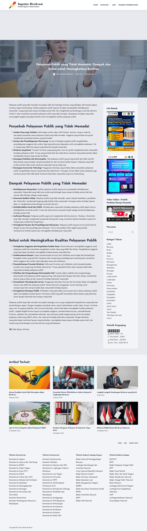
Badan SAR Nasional (84, 500)
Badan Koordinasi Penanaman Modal (90, 489)
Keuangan (110, 270)
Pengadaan (111, 294)
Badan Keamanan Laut (84, 480)
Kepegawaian (112, 265)
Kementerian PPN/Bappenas (53, 500)
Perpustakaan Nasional (118, 500)
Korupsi (109, 273)
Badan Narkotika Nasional (86, 494)
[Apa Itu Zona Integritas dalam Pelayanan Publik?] (29, 413)
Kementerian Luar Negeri (52, 474)
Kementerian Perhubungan (52, 503)
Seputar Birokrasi (30, 4)
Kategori (104, 5)
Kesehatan (110, 267)
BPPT (111, 468)
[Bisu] (129, 219)
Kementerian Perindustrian (52, 506)
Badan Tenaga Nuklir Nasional (121, 480)
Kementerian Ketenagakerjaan (20, 486)
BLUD (109, 250)
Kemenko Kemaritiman (17, 497)
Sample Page (133, 443)
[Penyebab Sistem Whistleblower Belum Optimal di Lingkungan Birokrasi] (73, 377)
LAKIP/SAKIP (112, 276)
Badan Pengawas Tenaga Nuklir (122, 465)
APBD (109, 244)
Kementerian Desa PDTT (18, 471)
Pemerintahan (89, 74)
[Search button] (132, 232)
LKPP (111, 494)
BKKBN (79, 486)
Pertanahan (111, 300)
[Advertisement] (74, 25)
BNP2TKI (113, 459)
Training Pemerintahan (128, 5)
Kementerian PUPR (49, 480)
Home (95, 5)
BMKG (78, 491)
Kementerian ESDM (16, 474)
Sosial (109, 309)
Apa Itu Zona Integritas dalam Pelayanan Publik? (27, 428)
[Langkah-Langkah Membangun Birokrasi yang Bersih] (117, 377)
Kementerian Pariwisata (51, 477)
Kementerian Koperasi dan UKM (54, 465)
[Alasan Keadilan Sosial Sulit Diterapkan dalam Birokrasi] (29, 377)
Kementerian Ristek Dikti (51, 515)
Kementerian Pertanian (51, 512)
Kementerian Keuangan (18, 489)
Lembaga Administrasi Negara (121, 486)
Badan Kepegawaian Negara (87, 483)
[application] (120, 213)
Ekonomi (110, 259)
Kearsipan (110, 262)
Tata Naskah (111, 312)
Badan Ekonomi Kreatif (84, 474)
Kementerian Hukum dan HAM (20, 477)
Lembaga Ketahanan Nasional (121, 497)
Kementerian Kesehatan (18, 483)
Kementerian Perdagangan (52, 497)
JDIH (114, 5)
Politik (109, 303)
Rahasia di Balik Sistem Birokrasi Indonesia (113, 428)
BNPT (78, 497)
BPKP (112, 462)
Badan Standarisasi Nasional (120, 477)
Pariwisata (110, 285)
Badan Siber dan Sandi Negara (122, 474)
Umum (109, 318)
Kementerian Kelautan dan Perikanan (23, 480)
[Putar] (109, 219)
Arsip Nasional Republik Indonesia (89, 471)
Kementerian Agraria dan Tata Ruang (23, 462)
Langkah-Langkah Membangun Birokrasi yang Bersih (117, 392)
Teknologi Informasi (114, 315)
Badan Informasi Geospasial (86, 477)
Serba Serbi (111, 306)
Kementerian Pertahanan (51, 509)
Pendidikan (111, 291)
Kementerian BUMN (16, 465)
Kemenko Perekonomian (51, 459)
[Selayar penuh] (132, 219)
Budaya (109, 253)
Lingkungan (111, 279)
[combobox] (119, 232)
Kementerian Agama (17, 459)
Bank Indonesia (115, 483)
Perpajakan (111, 297)
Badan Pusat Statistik (117, 471)
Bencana (110, 247)
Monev (109, 282)
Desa (109, 256)
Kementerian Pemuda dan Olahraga (56, 489)
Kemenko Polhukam (49, 462)
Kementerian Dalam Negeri (19, 468)
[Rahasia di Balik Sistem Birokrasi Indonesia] (117, 413)
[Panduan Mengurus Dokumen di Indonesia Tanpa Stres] (73, 413)
